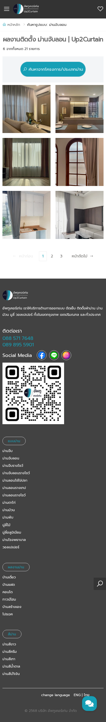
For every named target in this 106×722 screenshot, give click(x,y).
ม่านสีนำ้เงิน (11, 673)
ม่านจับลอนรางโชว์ (16, 473)
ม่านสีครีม (9, 651)
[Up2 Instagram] (66, 355)
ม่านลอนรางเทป (14, 487)
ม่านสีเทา (8, 659)
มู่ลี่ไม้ (6, 525)
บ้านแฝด (8, 584)
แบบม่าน (14, 440)
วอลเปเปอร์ (10, 547)
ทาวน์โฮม (9, 599)
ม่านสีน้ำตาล (11, 666)
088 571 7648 (17, 338)
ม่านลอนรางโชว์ (14, 495)
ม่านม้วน (8, 510)
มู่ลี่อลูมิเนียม (11, 532)
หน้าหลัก (13, 24)
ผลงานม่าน (16, 567)
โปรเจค (7, 614)
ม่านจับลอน (10, 458)
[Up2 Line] (54, 355)
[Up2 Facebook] (42, 355)
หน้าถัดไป (79, 256)
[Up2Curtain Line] (53, 393)
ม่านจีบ (7, 450)
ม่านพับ (7, 517)
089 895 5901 (18, 344)
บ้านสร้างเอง (11, 606)
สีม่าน (12, 634)
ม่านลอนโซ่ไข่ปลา (14, 480)
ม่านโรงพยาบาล (14, 539)
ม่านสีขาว (9, 644)
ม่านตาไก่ (9, 502)
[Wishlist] (100, 9)
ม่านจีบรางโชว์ (12, 465)
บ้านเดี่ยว (9, 577)
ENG (77, 695)
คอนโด (7, 592)
